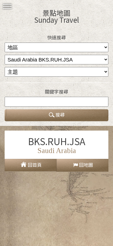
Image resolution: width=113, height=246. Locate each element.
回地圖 (86, 164)
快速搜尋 (56, 37)
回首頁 (35, 164)
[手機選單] (7, 6)
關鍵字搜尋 (56, 91)
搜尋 (60, 114)
